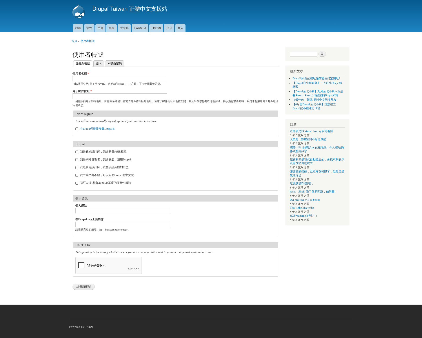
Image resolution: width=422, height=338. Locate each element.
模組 (112, 28)
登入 (180, 28)
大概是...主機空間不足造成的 (308, 139)
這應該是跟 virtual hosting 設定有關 (311, 131)
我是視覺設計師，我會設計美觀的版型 (104, 167)
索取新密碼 (114, 63)
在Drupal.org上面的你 (89, 219)
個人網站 (81, 205)
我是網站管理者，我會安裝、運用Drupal (105, 159)
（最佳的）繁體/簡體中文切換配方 (314, 100)
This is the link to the (302, 207)
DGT (169, 28)
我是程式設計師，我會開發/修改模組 (103, 151)
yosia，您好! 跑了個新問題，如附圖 (312, 191)
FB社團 (156, 28)
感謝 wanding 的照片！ (304, 216)
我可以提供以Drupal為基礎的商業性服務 (105, 183)
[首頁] (79, 12)
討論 (78, 28)
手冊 (100, 28)
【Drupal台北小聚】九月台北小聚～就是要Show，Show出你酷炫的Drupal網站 (318, 93)
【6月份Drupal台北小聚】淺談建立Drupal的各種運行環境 (314, 106)
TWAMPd (140, 28)
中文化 (124, 28)
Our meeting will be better (305, 200)
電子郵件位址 (82, 91)
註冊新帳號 (81, 63)
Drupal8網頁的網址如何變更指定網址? (316, 78)
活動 (89, 28)
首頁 (74, 41)
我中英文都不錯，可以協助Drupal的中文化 (107, 175)
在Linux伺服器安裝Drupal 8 (97, 129)
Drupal (89, 327)
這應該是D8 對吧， (302, 183)
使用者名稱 (81, 73)
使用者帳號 (87, 41)
